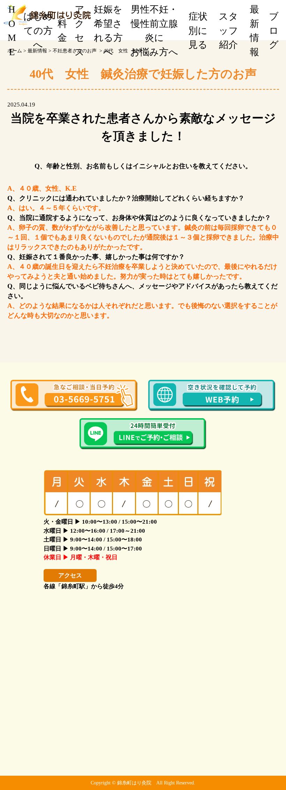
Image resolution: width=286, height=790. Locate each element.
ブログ (274, 30)
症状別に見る (198, 30)
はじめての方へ (38, 30)
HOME (12, 30)
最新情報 (254, 30)
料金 (62, 31)
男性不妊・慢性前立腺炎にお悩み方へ (154, 30)
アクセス (79, 30)
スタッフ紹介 (228, 30)
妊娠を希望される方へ (108, 30)
